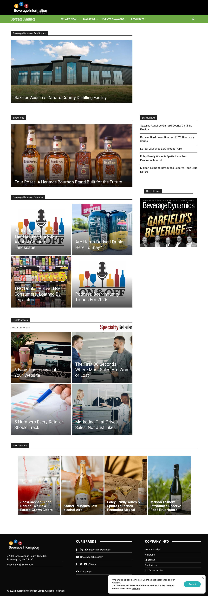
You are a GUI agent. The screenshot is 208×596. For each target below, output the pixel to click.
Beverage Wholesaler (91, 557)
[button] (193, 19)
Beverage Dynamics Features (28, 197)
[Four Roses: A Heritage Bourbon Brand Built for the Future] (71, 155)
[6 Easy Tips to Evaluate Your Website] (41, 357)
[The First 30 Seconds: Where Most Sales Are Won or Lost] (102, 357)
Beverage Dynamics (99, 549)
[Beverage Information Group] (33, 8)
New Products (20, 445)
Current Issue (153, 191)
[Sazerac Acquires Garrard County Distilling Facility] (71, 71)
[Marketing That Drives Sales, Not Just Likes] (102, 409)
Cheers (92, 564)
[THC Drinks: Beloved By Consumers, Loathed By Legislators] (41, 282)
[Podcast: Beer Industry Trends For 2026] (102, 282)
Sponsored (18, 117)
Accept (192, 584)
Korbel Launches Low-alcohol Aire (161, 148)
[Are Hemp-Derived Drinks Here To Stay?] (102, 229)
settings (136, 588)
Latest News (148, 117)
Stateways (85, 571)
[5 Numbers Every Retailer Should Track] (41, 409)
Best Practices (20, 320)
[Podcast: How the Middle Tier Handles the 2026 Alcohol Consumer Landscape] (41, 229)
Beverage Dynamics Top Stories (29, 33)
